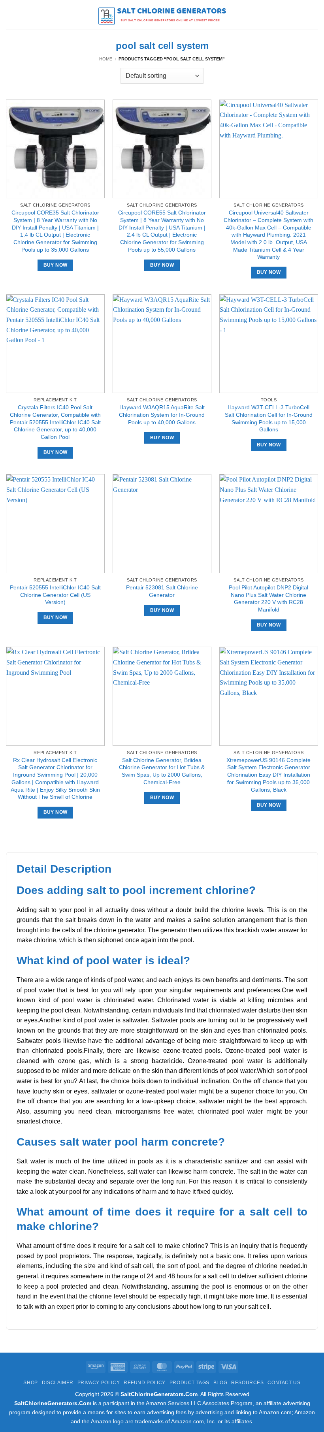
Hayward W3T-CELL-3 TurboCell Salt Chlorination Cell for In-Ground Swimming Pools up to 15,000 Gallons (269, 418)
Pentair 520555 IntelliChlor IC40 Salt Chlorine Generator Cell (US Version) (55, 594)
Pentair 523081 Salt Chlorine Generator (162, 591)
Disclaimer (57, 1382)
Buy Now (55, 265)
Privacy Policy (98, 1382)
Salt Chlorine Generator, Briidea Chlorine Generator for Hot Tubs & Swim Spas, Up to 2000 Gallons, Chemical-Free (162, 771)
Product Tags (189, 1382)
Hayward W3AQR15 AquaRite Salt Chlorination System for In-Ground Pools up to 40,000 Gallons (162, 414)
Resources (247, 1382)
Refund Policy (145, 1382)
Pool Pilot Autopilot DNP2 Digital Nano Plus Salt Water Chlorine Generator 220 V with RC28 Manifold (268, 598)
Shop (30, 1382)
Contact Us (283, 1382)
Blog (220, 1382)
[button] (10, 14)
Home (105, 58)
